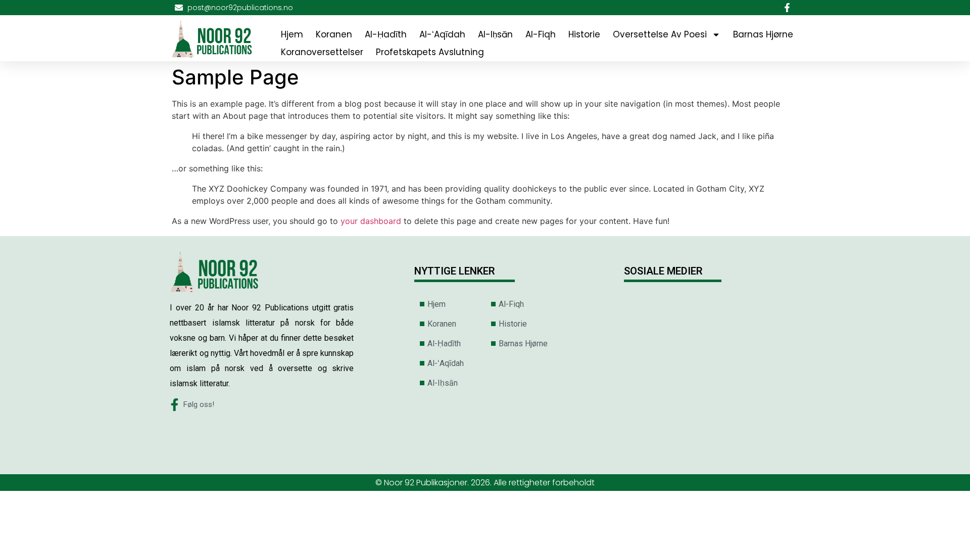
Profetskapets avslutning (430, 52)
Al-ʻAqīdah (442, 34)
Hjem (292, 34)
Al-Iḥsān (495, 34)
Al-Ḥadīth (386, 34)
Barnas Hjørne (763, 34)
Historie (584, 34)
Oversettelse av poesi (660, 34)
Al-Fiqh (540, 34)
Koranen (334, 34)
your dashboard (371, 221)
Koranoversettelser (322, 52)
